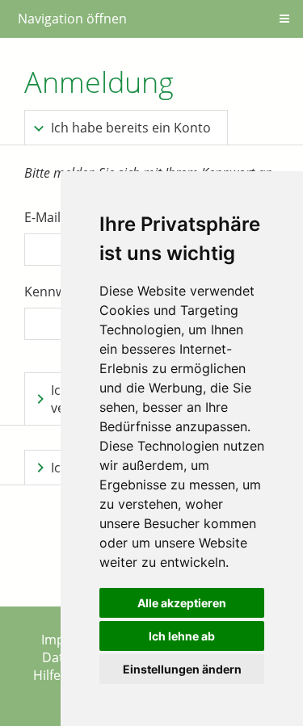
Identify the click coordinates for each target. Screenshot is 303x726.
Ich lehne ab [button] (182, 636)
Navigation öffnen (72, 18)
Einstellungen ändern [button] (182, 669)
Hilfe (47, 675)
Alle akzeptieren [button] (181, 603)
